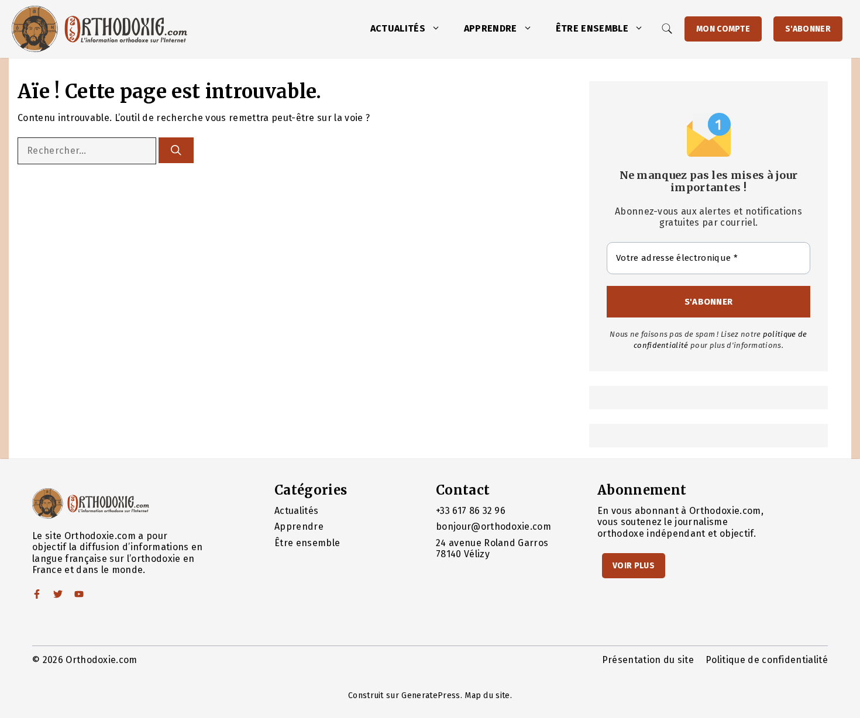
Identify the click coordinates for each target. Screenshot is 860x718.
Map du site (487, 695)
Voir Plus (634, 566)
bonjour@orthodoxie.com (493, 526)
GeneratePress (430, 695)
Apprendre (490, 28)
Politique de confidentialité (767, 659)
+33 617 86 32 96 (470, 510)
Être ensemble (592, 28)
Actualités (397, 28)
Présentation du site (648, 659)
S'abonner (808, 29)
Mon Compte (723, 29)
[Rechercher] (176, 150)
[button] (438, 28)
